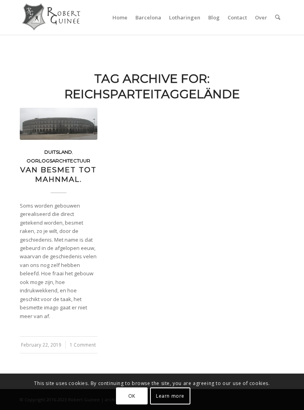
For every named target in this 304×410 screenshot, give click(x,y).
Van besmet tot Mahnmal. (58, 174)
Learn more (170, 396)
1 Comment (83, 344)
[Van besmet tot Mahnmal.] (58, 124)
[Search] (277, 17)
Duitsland (58, 152)
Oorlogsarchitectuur (58, 161)
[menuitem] (119, 17)
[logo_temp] (58, 17)
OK (131, 396)
